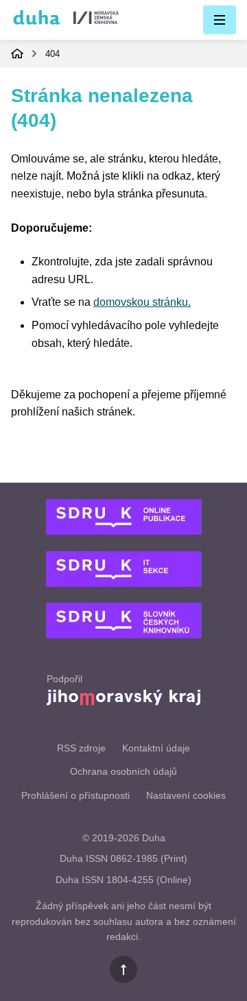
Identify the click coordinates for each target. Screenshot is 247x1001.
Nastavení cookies (186, 795)
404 (52, 54)
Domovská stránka (17, 53)
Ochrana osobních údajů (123, 771)
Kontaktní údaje (156, 748)
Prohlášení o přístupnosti (75, 795)
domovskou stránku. (142, 302)
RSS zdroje (81, 748)
